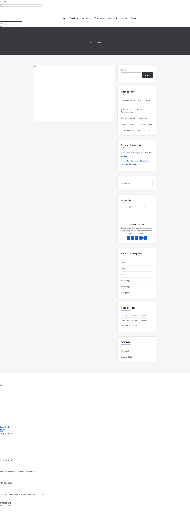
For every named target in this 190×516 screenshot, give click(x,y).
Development (126, 268)
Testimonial (99, 18)
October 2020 (126, 357)
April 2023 (125, 351)
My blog (3, 1)
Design (123, 262)
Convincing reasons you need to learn (135, 130)
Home (64, 18)
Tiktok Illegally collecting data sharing (135, 118)
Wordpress (125, 293)
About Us (86, 18)
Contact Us (113, 18)
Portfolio (135, 325)
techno (123, 153)
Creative (125, 320)
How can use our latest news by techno (136, 124)
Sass (123, 274)
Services (74, 18)
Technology (125, 280)
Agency (125, 316)
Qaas (133, 18)
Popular (125, 325)
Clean (144, 316)
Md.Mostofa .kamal (128, 161)
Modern (144, 320)
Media (125, 18)
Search (123, 70)
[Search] (1, 26)
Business (134, 316)
